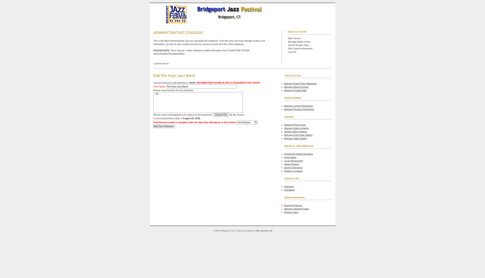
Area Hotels (290, 157)
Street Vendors (291, 164)
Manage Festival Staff (295, 90)
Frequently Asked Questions (298, 154)
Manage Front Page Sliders (298, 135)
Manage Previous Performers (299, 109)
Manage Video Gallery (295, 138)
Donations (289, 190)
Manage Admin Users (299, 41)
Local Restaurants (293, 161)
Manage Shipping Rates (296, 209)
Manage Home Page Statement (300, 83)
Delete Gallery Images (295, 131)
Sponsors (289, 186)
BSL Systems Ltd (264, 231)
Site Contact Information (300, 48)
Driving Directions (293, 167)
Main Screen (294, 38)
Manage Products (293, 205)
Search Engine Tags (298, 45)
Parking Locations (293, 171)
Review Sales (291, 212)
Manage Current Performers (298, 106)
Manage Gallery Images (296, 128)
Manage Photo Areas (295, 125)
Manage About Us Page (296, 87)
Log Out (292, 52)
